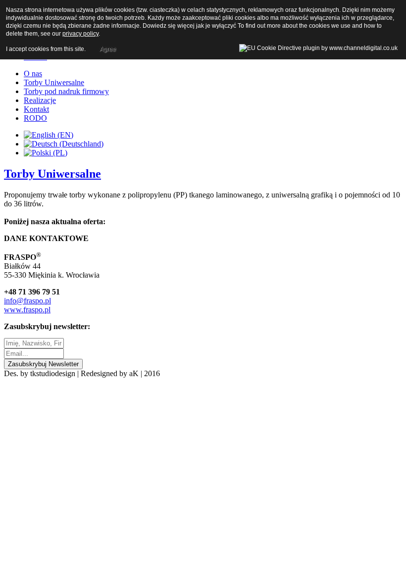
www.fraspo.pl (27, 309)
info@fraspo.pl (27, 300)
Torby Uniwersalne (54, 82)
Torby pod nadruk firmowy (66, 91)
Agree (108, 49)
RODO (35, 118)
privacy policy (80, 33)
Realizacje (40, 100)
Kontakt (36, 109)
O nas (33, 73)
